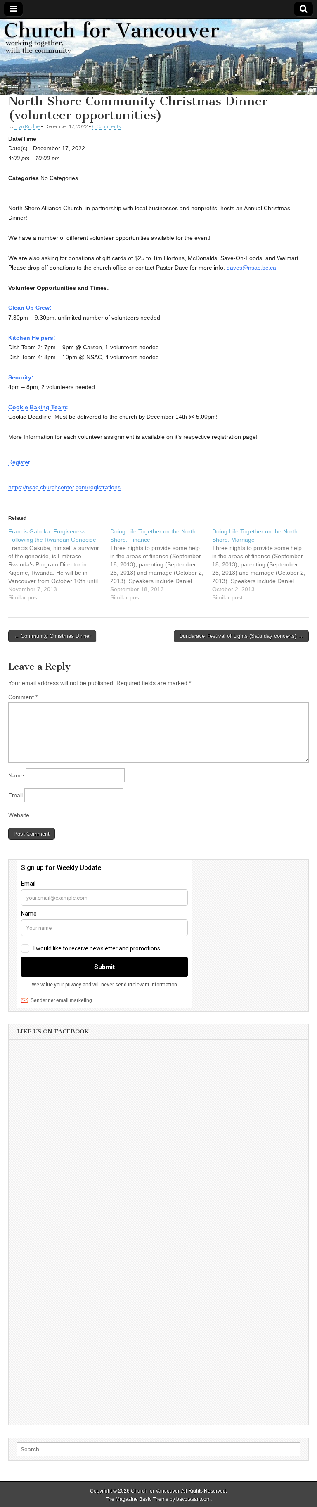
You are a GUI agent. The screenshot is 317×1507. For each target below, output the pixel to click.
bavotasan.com (193, 1499)
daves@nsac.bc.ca (251, 267)
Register (19, 462)
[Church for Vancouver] (158, 57)
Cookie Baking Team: (38, 407)
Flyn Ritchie (27, 126)
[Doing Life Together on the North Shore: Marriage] (263, 564)
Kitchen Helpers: (31, 337)
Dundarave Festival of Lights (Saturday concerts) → (241, 636)
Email (15, 795)
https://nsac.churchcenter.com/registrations (64, 487)
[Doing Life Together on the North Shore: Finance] (161, 564)
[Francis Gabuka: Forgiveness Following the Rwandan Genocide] (59, 564)
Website (18, 815)
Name (16, 775)
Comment (23, 697)
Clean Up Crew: (30, 307)
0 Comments (106, 126)
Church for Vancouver (155, 1491)
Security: (20, 377)
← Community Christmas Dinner (52, 636)
